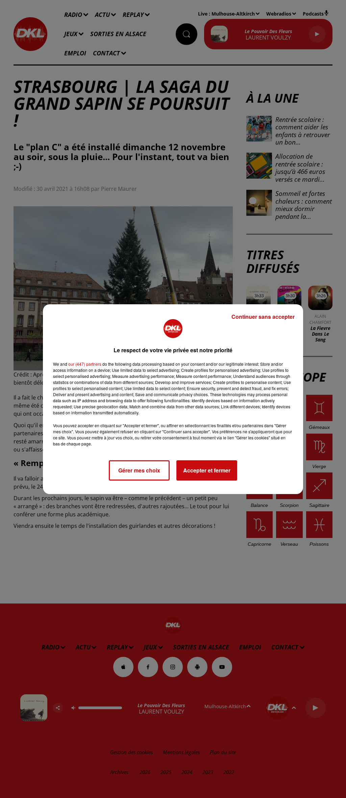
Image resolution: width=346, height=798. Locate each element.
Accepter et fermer (206, 470)
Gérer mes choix (139, 470)
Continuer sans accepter (263, 316)
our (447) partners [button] (84, 364)
